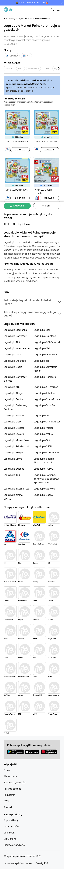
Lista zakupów (11, 826)
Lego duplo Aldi (12, 342)
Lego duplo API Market (46, 387)
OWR (6, 801)
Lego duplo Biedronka (15, 329)
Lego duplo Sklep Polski (46, 452)
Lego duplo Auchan (14, 399)
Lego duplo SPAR (43, 446)
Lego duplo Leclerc (14, 434)
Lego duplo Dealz (13, 366)
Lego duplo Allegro (13, 393)
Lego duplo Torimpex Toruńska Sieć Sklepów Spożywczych (46, 478)
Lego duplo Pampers (45, 376)
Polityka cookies (12, 788)
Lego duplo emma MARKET (13, 496)
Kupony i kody (11, 820)
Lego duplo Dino (12, 354)
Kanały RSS (41, 863)
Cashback (9, 832)
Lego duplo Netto (43, 348)
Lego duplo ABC (12, 387)
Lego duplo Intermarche (16, 348)
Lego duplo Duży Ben (45, 405)
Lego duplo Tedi (12, 475)
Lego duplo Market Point (17, 440)
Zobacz (20, 149)
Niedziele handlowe (14, 845)
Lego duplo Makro (43, 434)
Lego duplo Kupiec (43, 427)
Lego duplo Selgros (14, 452)
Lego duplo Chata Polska (47, 399)
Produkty (11, 18)
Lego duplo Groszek (14, 427)
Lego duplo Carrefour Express (15, 378)
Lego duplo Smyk (13, 458)
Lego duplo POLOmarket (47, 342)
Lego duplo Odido (43, 440)
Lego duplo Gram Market (47, 421)
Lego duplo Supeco (14, 468)
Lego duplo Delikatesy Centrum (15, 407)
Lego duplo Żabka (43, 494)
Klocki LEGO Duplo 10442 (17, 224)
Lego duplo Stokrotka (15, 360)
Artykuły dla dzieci (25, 18)
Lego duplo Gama (43, 415)
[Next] (61, 3)
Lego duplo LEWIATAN (45, 354)
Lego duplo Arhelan (44, 393)
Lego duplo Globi (12, 421)
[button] (32, 302)
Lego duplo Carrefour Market (45, 368)
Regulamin (9, 794)
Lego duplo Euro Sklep (15, 415)
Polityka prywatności (15, 782)
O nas (7, 770)
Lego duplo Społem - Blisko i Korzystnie (45, 460)
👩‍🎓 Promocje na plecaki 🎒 (32, 2)
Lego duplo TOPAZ (44, 468)
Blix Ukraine (10, 838)
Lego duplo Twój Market (16, 488)
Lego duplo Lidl (42, 329)
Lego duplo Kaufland (45, 336)
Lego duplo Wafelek (44, 488)
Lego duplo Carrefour (15, 336)
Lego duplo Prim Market (16, 446)
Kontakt (8, 807)
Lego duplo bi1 (41, 360)
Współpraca (10, 776)
